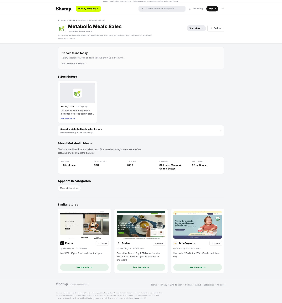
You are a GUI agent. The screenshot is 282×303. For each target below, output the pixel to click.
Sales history (67, 76)
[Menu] (223, 9)
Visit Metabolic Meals (73, 63)
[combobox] (164, 8)
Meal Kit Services (77, 20)
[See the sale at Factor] (84, 241)
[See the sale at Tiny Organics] (197, 241)
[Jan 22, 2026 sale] (77, 102)
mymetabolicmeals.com (80, 31)
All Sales (62, 20)
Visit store (194, 28)
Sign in (212, 8)
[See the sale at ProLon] (141, 241)
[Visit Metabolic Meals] (62, 28)
